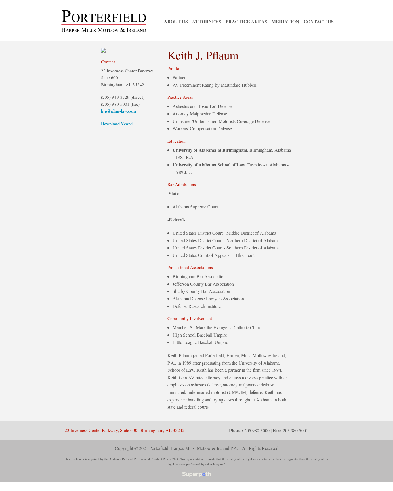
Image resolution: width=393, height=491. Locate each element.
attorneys (206, 21)
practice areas (246, 21)
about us (176, 21)
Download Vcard (117, 123)
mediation (285, 21)
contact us (319, 21)
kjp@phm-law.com (118, 111)
